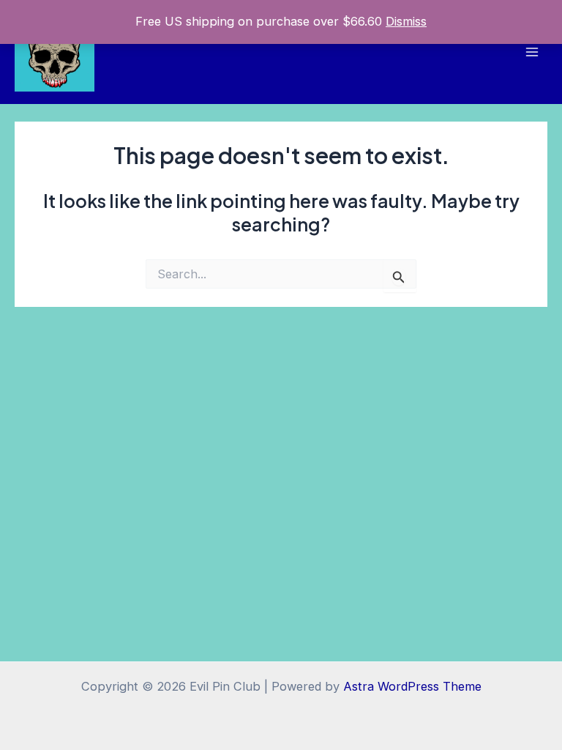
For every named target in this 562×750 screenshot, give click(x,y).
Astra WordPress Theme (412, 686)
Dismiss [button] (406, 21)
